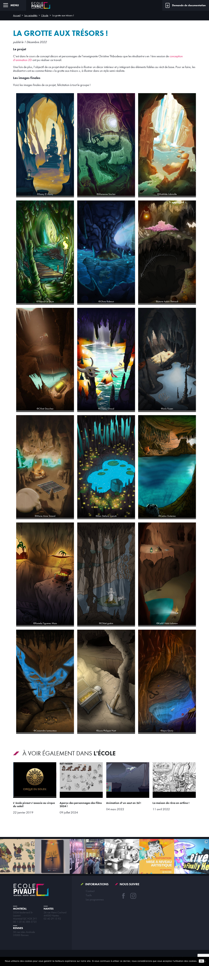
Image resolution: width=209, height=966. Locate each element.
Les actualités (30, 15)
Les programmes (95, 899)
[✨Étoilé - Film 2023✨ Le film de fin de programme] (52, 856)
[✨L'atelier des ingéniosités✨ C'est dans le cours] (121, 856)
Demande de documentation (189, 5)
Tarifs (89, 895)
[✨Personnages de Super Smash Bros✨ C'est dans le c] (191, 856)
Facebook (123, 896)
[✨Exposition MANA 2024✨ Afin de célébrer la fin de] (156, 856)
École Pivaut (40, 5)
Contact (90, 891)
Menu (14, 5)
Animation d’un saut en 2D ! (123, 803)
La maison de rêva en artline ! (171, 803)
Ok (201, 961)
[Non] (205, 961)
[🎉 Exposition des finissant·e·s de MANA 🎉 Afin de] (87, 856)
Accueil (16, 15)
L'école (44, 15)
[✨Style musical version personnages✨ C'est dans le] (17, 856)
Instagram (133, 896)
